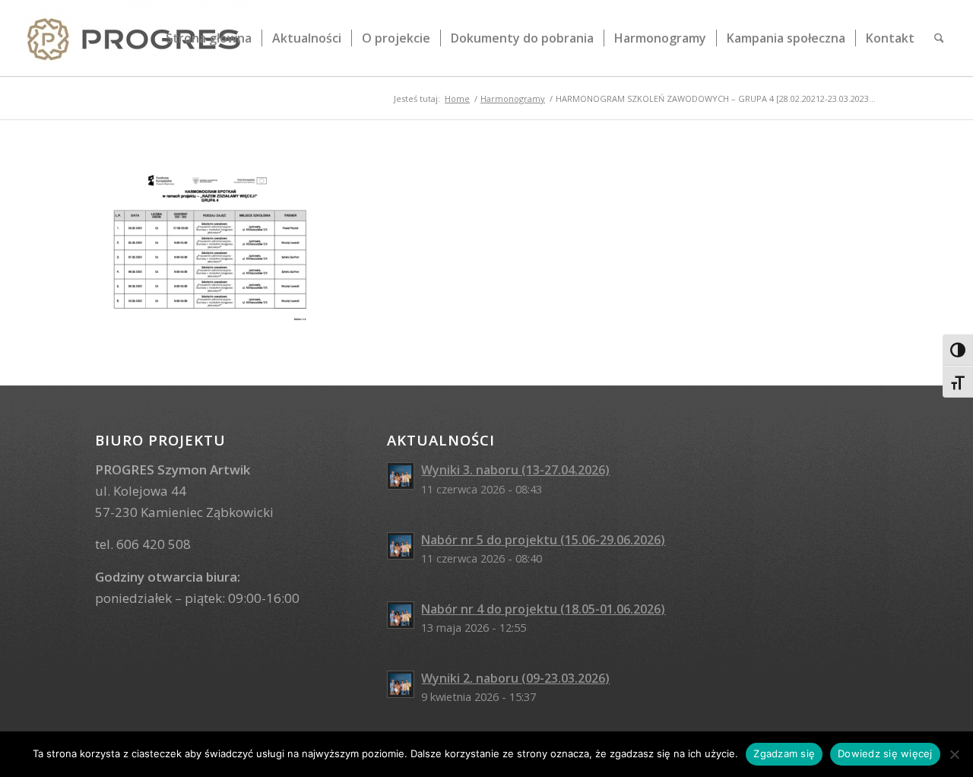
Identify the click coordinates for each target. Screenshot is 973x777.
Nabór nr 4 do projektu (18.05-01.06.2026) (543, 609)
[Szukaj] (939, 38)
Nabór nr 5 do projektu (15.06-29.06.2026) (543, 539)
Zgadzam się (784, 753)
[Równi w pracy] (134, 38)
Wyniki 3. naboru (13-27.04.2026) (515, 469)
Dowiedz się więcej (885, 753)
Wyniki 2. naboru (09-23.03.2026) (515, 678)
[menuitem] (208, 38)
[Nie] (954, 754)
